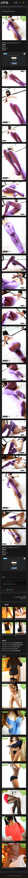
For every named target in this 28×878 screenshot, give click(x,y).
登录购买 (14, 63)
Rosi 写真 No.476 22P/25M (8, 868)
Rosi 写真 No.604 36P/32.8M (8, 841)
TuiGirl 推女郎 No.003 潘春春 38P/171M (20, 598)
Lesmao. (18, 875)
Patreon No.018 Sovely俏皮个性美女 (10, 648)
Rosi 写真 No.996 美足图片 (8, 761)
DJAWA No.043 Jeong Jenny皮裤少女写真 (11, 646)
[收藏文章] (7, 590)
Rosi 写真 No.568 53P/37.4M (8, 788)
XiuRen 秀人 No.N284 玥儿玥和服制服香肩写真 (12, 642)
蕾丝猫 (6, 6)
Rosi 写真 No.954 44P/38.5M (8, 682)
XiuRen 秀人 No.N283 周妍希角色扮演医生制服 (12, 644)
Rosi (9, 6)
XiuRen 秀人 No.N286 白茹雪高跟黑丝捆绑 (11, 650)
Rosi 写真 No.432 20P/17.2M (11, 584)
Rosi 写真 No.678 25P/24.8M (8, 708)
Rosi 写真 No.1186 (6, 735)
